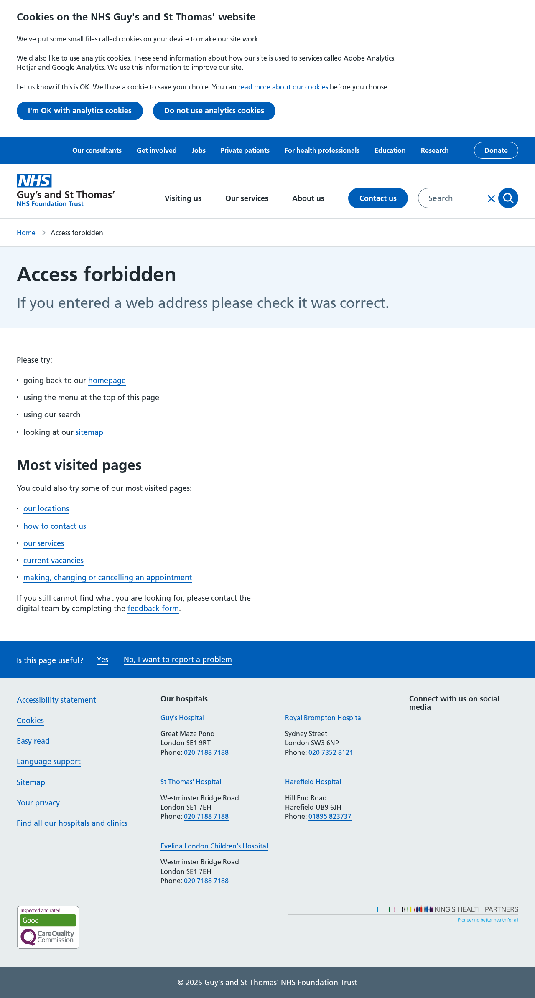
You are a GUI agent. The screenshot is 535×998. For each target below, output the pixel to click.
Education (390, 150)
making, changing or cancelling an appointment (107, 577)
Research (435, 150)
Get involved (157, 150)
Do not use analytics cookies (214, 110)
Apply (508, 198)
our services (43, 543)
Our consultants (97, 150)
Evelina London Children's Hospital (214, 846)
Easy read (33, 741)
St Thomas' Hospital (190, 781)
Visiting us (184, 198)
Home (26, 233)
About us (309, 198)
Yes (102, 659)
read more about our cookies (283, 87)
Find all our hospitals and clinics (72, 823)
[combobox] (468, 198)
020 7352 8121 (330, 752)
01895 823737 (330, 816)
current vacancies (53, 560)
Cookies (30, 720)
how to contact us (54, 526)
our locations (46, 508)
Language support (49, 761)
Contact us (378, 198)
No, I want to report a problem (178, 659)
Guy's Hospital (182, 718)
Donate (496, 150)
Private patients (245, 150)
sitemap (89, 432)
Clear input (491, 198)
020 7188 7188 (206, 752)
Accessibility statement (56, 700)
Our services (247, 198)
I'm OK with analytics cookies (80, 110)
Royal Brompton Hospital (324, 718)
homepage (107, 380)
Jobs (199, 150)
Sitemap (31, 782)
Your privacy (38, 803)
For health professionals (322, 150)
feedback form (153, 608)
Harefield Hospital (313, 781)
